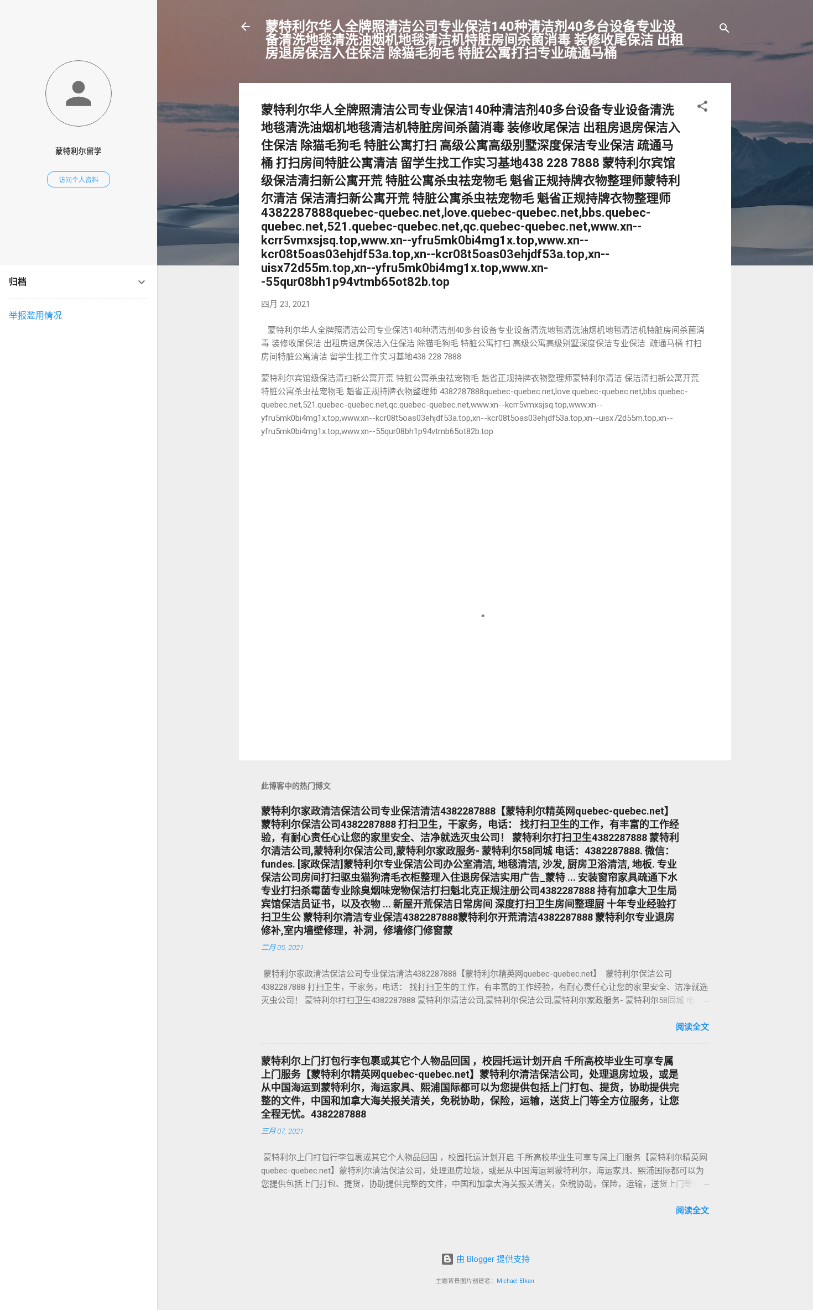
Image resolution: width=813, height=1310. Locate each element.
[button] (702, 108)
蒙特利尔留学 (78, 151)
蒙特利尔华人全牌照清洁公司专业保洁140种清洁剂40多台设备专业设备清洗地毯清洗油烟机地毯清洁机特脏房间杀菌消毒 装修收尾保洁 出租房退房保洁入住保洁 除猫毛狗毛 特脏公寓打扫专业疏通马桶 (474, 40)
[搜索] (724, 30)
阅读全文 (692, 1027)
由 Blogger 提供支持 (492, 1259)
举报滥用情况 (35, 315)
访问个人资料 (78, 180)
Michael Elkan (515, 1281)
